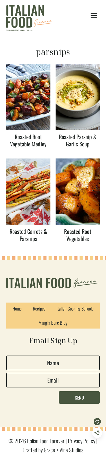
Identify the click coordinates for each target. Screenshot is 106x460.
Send (79, 397)
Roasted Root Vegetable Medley (28, 140)
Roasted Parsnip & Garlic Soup (78, 140)
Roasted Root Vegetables (77, 235)
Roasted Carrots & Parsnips (28, 235)
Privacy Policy (81, 441)
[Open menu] (94, 15)
